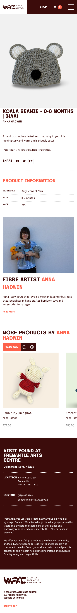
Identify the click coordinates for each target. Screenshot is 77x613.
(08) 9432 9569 (25, 495)
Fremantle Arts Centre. (24, 592)
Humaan (20, 598)
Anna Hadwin (12, 121)
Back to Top (10, 606)
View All (11, 347)
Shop (43, 7)
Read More (9, 311)
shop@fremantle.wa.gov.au (33, 499)
